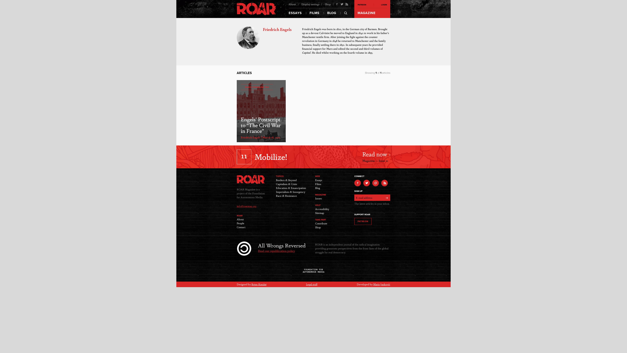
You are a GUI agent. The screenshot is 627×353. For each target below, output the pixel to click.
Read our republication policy (276, 251)
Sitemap (319, 213)
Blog (331, 13)
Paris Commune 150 (257, 87)
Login (384, 5)
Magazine (367, 13)
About (292, 4)
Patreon (362, 5)
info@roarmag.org (246, 206)
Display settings (310, 4)
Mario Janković (381, 284)
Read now (375, 154)
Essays (295, 13)
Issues (318, 198)
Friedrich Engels (250, 137)
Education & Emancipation (291, 188)
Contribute (321, 223)
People (240, 223)
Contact (241, 227)
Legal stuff (311, 284)
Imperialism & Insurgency (290, 192)
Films (314, 13)
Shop (328, 4)
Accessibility (322, 209)
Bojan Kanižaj (258, 284)
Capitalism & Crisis (286, 184)
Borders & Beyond (286, 180)
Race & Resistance (286, 196)
